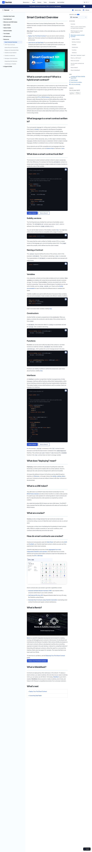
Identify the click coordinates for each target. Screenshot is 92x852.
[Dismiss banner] (84, 6)
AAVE (65, 542)
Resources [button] (26, 2)
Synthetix (31, 544)
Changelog (52, 2)
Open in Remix (32, 213)
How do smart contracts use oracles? (45, 536)
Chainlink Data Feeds (9, 16)
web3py (59, 476)
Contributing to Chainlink (10, 63)
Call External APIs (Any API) (35, 595)
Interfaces (31, 375)
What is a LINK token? (37, 486)
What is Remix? (44, 213)
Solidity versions (34, 218)
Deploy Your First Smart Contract (37, 36)
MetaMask (56, 677)
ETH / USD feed (38, 555)
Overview (73, 24)
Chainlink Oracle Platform (10, 52)
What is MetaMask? (36, 667)
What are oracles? (36, 513)
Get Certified (60, 2)
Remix (28, 638)
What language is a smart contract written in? (47, 120)
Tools (45, 2)
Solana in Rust (50, 148)
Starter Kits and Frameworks (11, 47)
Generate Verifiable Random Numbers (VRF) (40, 590)
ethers (63, 476)
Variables (31, 274)
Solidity (37, 129)
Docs (33, 2)
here (57, 230)
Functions (31, 341)
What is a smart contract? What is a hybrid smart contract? (44, 78)
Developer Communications (11, 58)
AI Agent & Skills (7, 66)
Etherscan (36, 476)
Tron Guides (6, 33)
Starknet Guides (7, 30)
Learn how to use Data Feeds (36, 42)
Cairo (62, 148)
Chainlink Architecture (10, 55)
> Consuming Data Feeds (35, 695)
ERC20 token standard (33, 493)
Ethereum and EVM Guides (10, 22)
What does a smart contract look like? (45, 154)
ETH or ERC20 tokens (43, 97)
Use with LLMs (74, 14)
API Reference (7, 36)
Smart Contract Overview (11, 42)
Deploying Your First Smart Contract (55, 655)
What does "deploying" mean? (41, 460)
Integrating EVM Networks (11, 61)
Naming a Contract (35, 250)
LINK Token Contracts (10, 44)
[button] (47, 60)
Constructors (33, 313)
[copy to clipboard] (66, 169)
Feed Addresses (7, 19)
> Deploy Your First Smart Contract (37, 691)
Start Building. (57, 6)
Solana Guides (7, 27)
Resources (6, 39)
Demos (39, 2)
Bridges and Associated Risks (12, 50)
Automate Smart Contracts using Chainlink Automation (42, 600)
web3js (54, 476)
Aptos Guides (6, 25)
